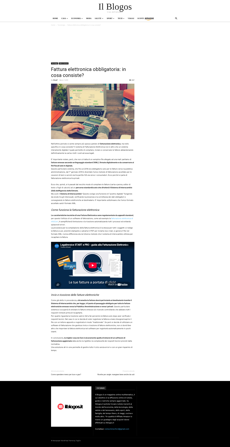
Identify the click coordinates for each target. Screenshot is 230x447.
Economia (76, 18)
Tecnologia (61, 25)
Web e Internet (63, 63)
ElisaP (55, 80)
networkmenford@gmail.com (117, 429)
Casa (63, 18)
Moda (88, 18)
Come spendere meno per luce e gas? (66, 374)
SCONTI (140, 18)
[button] (176, 19)
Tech (120, 18)
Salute (98, 18)
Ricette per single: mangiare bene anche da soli (116, 374)
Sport (109, 18)
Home (55, 18)
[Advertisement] (115, 44)
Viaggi (131, 18)
